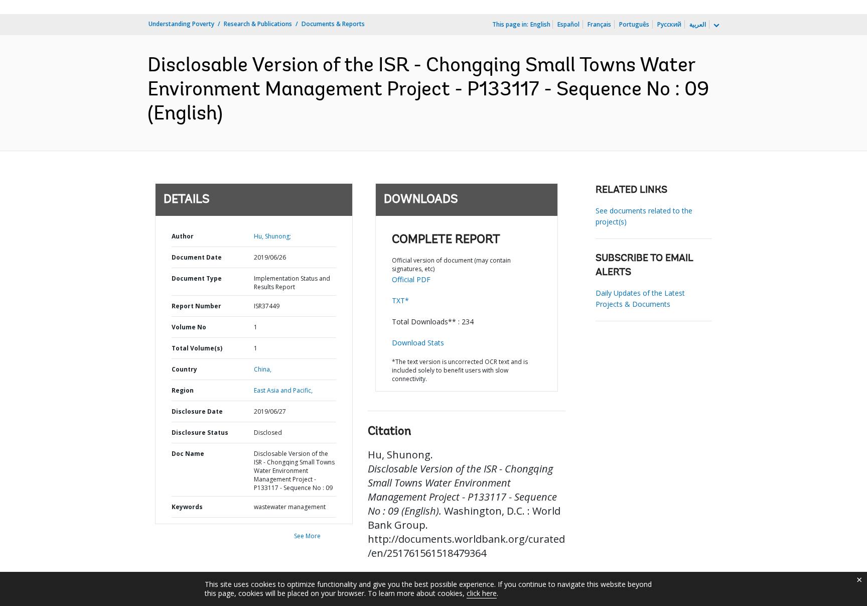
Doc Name (188, 453)
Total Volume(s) (197, 348)
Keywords (187, 507)
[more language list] (715, 25)
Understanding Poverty (181, 24)
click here (482, 593)
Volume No (189, 327)
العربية (697, 24)
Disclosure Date (197, 411)
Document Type (197, 278)
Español (568, 24)
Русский (669, 24)
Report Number (196, 306)
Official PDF (411, 279)
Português (634, 24)
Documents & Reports (333, 24)
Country (184, 369)
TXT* (400, 300)
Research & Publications (258, 24)
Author (183, 236)
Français (599, 24)
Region (183, 390)
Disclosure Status (200, 432)
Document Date (197, 257)
